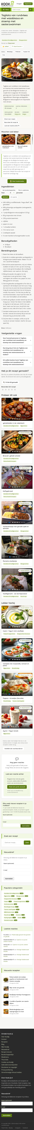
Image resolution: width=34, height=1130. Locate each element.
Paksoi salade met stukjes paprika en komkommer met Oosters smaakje (19, 979)
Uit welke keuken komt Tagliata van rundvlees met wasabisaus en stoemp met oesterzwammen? (15, 362)
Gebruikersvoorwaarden (9, 1065)
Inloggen (19, 3)
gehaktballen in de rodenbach (13, 423)
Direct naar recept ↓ (10, 119)
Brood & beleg (15, 668)
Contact (4, 1039)
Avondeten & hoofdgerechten (9, 40)
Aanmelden (26, 826)
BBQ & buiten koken (11, 912)
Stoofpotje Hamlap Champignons (20, 994)
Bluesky (11, 1128)
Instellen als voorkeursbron (13, 748)
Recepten (16, 30)
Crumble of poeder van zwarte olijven (19, 1002)
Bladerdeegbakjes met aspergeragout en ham (17, 1010)
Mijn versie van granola (17, 988)
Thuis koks (4, 1060)
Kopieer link (26, 51)
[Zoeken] (31, 9)
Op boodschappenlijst (9, 190)
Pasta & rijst (24, 596)
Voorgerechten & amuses (23, 634)
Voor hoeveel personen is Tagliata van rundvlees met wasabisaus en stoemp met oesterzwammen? (15, 340)
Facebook (25, 1128)
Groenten (20, 915)
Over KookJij (5, 1037)
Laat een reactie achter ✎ (11, 126)
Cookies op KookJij (7, 1062)
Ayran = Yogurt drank (10, 731)
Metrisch (5, 197)
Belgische (17, 114)
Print (4, 55)
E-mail (4, 822)
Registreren (28, 3)
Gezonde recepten (10, 920)
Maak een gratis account (17, 787)
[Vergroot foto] (3, 79)
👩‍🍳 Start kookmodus (17, 181)
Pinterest (18, 51)
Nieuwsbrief (5, 1049)
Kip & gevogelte (9, 917)
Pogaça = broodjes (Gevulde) (13, 698)
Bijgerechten (24, 426)
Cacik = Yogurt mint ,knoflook (13, 631)
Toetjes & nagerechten (9, 634)
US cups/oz (13, 197)
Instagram (17, 1128)
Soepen (7, 901)
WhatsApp (10, 51)
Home (10, 30)
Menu (7, 9)
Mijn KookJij (5, 1047)
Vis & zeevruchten (10, 904)
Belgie (24, 114)
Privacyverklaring (7, 1070)
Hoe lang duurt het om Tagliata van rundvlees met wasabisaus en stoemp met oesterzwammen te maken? (15, 351)
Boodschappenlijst (7, 1055)
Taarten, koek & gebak (18, 701)
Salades (21, 917)
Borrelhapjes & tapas (11, 907)
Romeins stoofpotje (10, 561)
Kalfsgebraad (8, 491)
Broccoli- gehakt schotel (11, 456)
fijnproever (11, 43)
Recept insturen (6, 1052)
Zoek (27, 842)
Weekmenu (5, 1057)
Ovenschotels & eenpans (10, 461)
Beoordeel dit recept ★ (11, 122)
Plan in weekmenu (23, 190)
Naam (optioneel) (7, 814)
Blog (2, 1044)
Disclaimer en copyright (9, 1067)
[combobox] (20, 9)
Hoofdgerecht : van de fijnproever (15, 594)
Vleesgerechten (23, 40)
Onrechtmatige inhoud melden (11, 1072)
